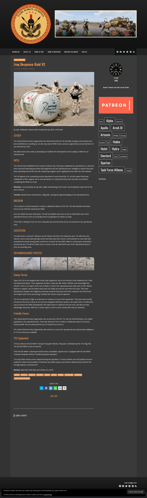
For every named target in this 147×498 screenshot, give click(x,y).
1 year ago (17, 69)
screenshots (123, 156)
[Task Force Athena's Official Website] (30, 44)
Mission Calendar (71, 52)
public (115, 157)
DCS (108, 143)
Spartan (78, 375)
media (124, 149)
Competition (102, 143)
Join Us (84, 52)
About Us (27, 52)
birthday (116, 136)
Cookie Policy (47, 495)
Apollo (24, 375)
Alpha (17, 375)
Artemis (40, 375)
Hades (47, 375)
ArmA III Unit (39, 52)
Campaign (123, 136)
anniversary (119, 121)
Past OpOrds (20, 60)
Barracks (16, 52)
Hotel (54, 375)
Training (128, 171)
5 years (101, 121)
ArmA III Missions (54, 52)
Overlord (69, 375)
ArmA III (32, 375)
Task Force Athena (28, 69)
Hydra (60, 375)
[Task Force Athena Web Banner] (96, 37)
